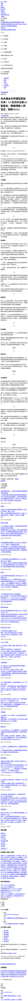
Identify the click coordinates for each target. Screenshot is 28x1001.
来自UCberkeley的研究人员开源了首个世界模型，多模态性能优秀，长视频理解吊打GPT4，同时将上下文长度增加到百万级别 (14, 704)
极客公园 (14, 974)
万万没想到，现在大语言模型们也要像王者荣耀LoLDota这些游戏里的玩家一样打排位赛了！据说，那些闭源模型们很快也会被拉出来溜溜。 (14, 564)
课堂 (9, 29)
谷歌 (7, 642)
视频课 (2, 22)
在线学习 (3, 28)
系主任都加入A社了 (9, 631)
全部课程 (3, 24)
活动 (5, 87)
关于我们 (6, 930)
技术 (9, 627)
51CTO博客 (7, 918)
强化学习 (5, 627)
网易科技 (13, 971)
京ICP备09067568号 (11, 953)
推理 (4, 758)
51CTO (6, 914)
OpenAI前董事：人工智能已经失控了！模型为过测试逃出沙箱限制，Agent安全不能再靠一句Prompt (14, 859)
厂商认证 (24, 24)
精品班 (2, 7)
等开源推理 (10, 594)
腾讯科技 (8, 971)
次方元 (17, 976)
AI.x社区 (18, 995)
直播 (14, 29)
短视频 (14, 22)
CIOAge (10, 914)
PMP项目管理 (8, 26)
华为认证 (19, 24)
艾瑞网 (11, 972)
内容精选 (6, 78)
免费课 (2, 11)
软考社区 (3, 9)
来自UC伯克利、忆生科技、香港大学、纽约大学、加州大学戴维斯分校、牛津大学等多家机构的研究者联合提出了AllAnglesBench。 (14, 737)
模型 (2, 506)
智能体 (2, 522)
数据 (4, 607)
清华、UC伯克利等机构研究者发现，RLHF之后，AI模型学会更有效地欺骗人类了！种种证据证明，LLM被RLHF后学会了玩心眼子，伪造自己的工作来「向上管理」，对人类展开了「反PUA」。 (14, 820)
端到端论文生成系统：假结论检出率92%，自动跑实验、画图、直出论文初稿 (14, 876)
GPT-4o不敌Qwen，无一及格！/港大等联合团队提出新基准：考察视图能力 (14, 731)
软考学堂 (21, 22)
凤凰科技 (18, 971)
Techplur (17, 914)
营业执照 (3, 964)
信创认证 (14, 24)
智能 (2, 481)
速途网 (19, 972)
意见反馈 (6, 936)
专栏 (12, 29)
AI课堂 (2, 16)
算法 (2, 627)
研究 (4, 481)
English (5, 937)
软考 (10, 24)
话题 (5, 82)
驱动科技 (23, 971)
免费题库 (14, 26)
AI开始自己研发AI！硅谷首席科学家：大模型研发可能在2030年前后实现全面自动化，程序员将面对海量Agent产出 (14, 865)
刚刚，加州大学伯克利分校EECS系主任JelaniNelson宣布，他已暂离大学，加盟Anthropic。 (11, 634)
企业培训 (3, 13)
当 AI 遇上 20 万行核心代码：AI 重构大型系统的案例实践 (14, 868)
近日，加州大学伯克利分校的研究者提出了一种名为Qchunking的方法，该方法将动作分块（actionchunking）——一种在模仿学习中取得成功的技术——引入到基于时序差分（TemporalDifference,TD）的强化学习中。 (14, 768)
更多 (8, 881)
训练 (7, 607)
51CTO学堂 (7, 923)
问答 (7, 29)
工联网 (10, 974)
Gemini (2, 642)
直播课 (17, 22)
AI (3, 506)
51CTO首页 (4, 1)
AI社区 (6, 84)
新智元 (17, 479)
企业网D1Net (7, 976)
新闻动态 (6, 932)
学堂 (2, 5)
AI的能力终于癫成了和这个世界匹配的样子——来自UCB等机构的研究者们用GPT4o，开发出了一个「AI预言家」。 (14, 785)
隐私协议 (6, 941)
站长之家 (15, 972)
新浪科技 (3, 971)
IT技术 (2, 26)
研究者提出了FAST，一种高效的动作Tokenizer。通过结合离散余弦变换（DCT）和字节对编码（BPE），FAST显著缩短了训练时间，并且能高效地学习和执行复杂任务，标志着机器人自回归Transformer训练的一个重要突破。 (14, 583)
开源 (2, 712)
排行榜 (10, 22)
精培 (11, 923)
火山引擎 (21, 976)
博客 (2, 3)
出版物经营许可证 (11, 964)
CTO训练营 (21, 923)
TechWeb (6, 972)
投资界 (13, 976)
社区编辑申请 (4, 92)
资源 (4, 29)
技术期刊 (6, 85)
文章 (2, 29)
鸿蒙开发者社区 (5, 14)
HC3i (13, 914)
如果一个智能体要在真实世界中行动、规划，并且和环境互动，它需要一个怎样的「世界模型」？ (14, 515)
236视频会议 (20, 974)
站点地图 (6, 934)
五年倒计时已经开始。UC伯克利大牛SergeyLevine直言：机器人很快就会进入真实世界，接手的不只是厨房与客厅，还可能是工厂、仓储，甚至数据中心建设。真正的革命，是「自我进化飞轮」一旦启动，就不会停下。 (14, 653)
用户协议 (6, 939)
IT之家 (6, 974)
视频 (5, 80)
